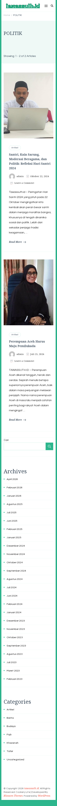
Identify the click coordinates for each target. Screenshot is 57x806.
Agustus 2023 (14, 654)
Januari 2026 (14, 496)
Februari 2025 (14, 529)
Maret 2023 (13, 670)
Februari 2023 (14, 679)
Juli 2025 (11, 512)
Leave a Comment (24, 183)
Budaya (11, 726)
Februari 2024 (14, 604)
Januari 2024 (14, 612)
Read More (15, 242)
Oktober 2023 (14, 637)
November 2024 (16, 554)
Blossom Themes (13, 795)
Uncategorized (15, 759)
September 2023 (16, 645)
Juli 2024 (11, 587)
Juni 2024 (12, 596)
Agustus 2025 (14, 504)
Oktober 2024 (14, 562)
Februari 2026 (14, 487)
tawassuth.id (31, 788)
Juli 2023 (11, 662)
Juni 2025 (12, 521)
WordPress (44, 795)
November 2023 (16, 629)
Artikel (14, 148)
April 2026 (12, 479)
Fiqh (9, 734)
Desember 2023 (16, 621)
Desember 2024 (16, 546)
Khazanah (12, 743)
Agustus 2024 (14, 579)
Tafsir (10, 751)
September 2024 (16, 571)
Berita (10, 718)
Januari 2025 (14, 537)
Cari (6, 440)
